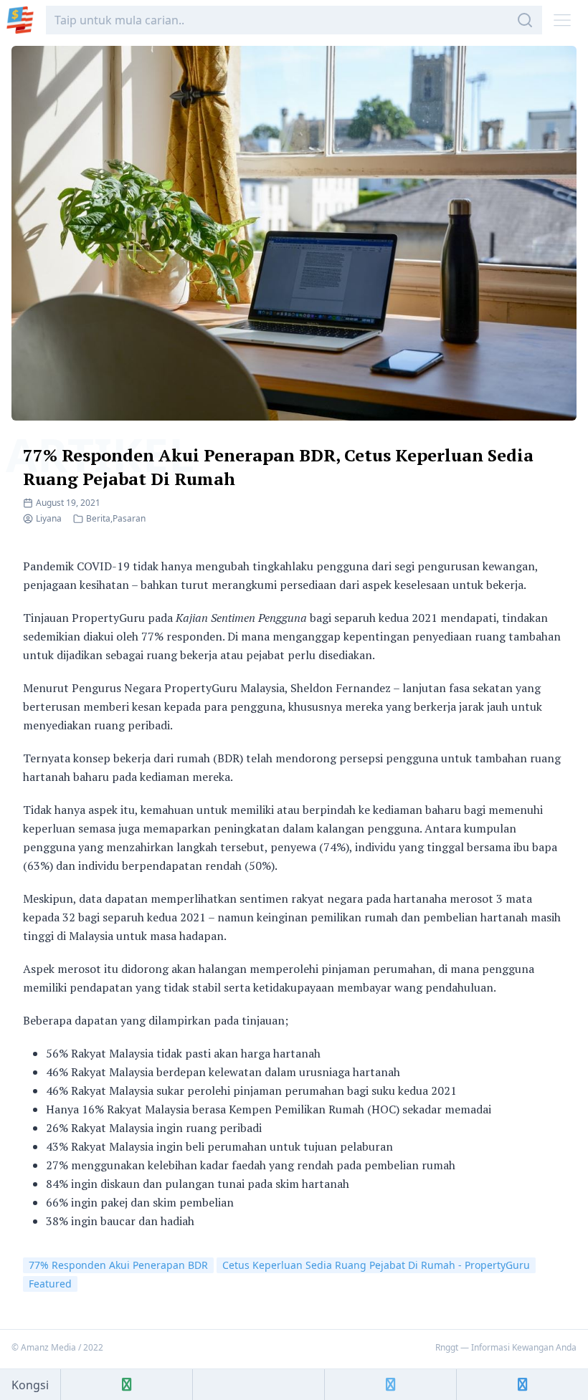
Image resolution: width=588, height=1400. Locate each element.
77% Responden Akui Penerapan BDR (118, 1265)
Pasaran (129, 518)
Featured (50, 1283)
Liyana (49, 518)
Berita (98, 518)
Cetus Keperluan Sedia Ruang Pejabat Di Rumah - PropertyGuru (376, 1265)
